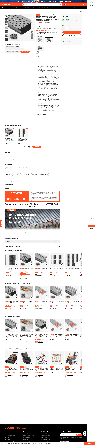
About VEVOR (44, 433)
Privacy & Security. (49, 443)
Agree (89, 443)
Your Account (7, 439)
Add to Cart (72, 35)
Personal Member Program (28, 435)
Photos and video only (44, 174)
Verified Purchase (35, 174)
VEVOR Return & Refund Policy (10, 435)
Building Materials (11, 11)
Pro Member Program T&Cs (46, 439)
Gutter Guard (33, 11)
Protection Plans (26, 433)
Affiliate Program (26, 439)
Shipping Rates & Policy (9, 441)
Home (6, 11)
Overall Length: (39, 36)
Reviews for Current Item (25, 174)
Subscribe (79, 434)
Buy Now (72, 32)
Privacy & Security (44, 437)
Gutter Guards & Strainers (25, 11)
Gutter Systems (17, 11)
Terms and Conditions (45, 435)
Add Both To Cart (37, 146)
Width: (37, 56)
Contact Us (7, 433)
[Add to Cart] (16, 264)
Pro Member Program (27, 437)
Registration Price (44, 441)
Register (91, 228)
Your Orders (7, 437)
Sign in (91, 225)
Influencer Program (26, 441)
